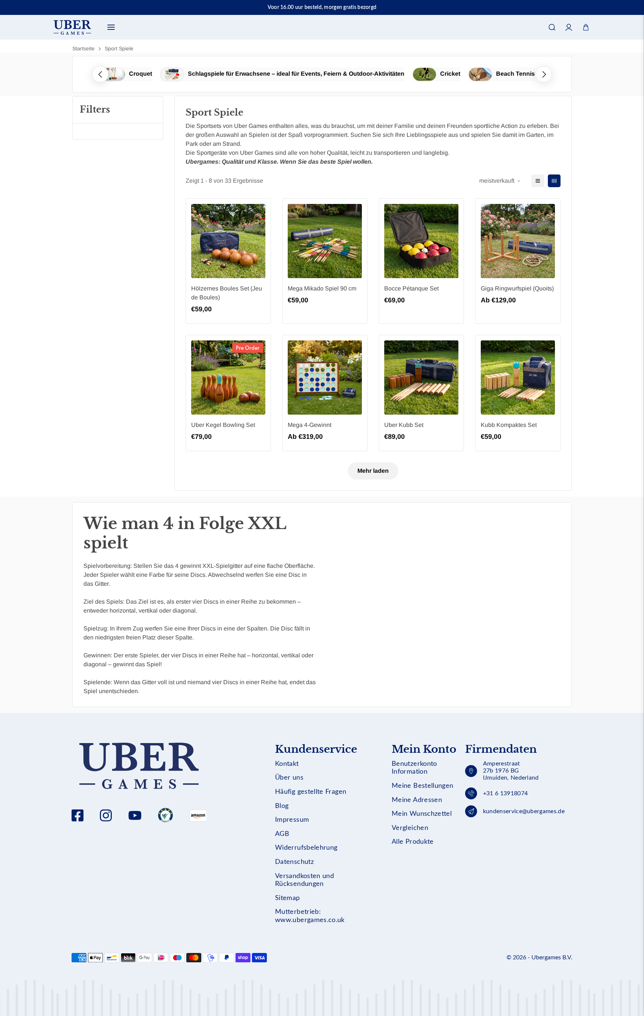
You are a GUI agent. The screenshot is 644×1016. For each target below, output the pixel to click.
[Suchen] (551, 27)
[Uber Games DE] (72, 27)
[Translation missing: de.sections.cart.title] (585, 27)
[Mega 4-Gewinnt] (325, 377)
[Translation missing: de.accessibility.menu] (111, 27)
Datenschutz (294, 862)
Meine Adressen (417, 800)
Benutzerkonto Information (414, 768)
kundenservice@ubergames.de (524, 811)
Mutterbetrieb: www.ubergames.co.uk (310, 916)
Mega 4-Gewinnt (309, 425)
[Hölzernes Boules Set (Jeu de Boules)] (228, 241)
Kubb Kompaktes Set (509, 425)
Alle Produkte (413, 842)
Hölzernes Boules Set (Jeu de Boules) (226, 293)
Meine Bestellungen (422, 786)
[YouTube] (135, 815)
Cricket (450, 73)
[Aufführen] (537, 180)
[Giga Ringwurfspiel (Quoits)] (518, 241)
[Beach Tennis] (480, 74)
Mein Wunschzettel (422, 814)
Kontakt (287, 764)
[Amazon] (165, 815)
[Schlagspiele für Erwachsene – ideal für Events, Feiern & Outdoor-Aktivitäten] (172, 74)
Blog (281, 806)
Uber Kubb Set (403, 425)
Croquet (140, 73)
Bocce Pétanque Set (411, 288)
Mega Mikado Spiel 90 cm (322, 288)
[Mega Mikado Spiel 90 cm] (325, 241)
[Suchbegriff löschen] (566, 50)
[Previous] (100, 74)
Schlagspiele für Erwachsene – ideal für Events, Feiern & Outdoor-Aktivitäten (296, 73)
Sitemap (287, 898)
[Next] (544, 74)
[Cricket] (424, 74)
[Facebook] (77, 815)
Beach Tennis (515, 73)
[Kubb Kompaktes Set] (518, 377)
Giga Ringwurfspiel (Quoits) (517, 288)
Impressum (292, 820)
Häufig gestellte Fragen (310, 792)
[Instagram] (106, 815)
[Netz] (554, 180)
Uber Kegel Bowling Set (223, 425)
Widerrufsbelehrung (306, 847)
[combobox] (322, 50)
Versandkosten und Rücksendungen (304, 880)
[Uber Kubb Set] (421, 377)
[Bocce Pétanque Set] (421, 241)
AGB (282, 834)
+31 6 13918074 (505, 793)
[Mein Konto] (568, 27)
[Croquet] (113, 74)
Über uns (289, 777)
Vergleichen (410, 828)
